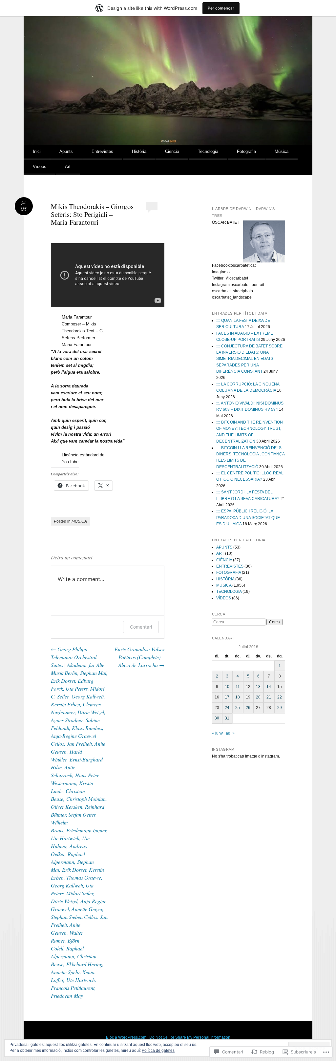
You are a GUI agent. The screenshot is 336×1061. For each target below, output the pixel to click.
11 (238, 686)
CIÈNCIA (224, 560)
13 (258, 686)
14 (268, 686)
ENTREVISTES (229, 566)
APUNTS (224, 547)
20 (258, 697)
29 (279, 707)
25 (237, 707)
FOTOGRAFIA (228, 572)
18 (237, 697)
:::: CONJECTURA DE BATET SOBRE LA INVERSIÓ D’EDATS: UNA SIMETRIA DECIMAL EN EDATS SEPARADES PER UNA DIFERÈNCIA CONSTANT (249, 359)
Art (68, 166)
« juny (217, 733)
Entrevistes (102, 151)
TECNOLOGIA (229, 591)
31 (227, 718)
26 (248, 707)
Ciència (172, 151)
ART (220, 553)
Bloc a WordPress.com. (126, 1037)
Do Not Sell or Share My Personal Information (189, 1037)
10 (227, 686)
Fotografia (246, 151)
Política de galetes (158, 1050)
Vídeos (39, 166)
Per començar (221, 8)
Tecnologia (208, 151)
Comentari (141, 627)
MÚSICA (79, 521)
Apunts (66, 151)
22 (279, 697)
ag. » (230, 733)
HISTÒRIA (225, 579)
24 (227, 707)
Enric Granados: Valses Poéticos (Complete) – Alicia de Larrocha (139, 657)
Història (139, 151)
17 (227, 697)
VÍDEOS (223, 598)
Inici (37, 151)
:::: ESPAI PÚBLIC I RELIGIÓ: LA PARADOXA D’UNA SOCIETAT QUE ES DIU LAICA (248, 517)
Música (281, 151)
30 (217, 718)
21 (268, 697)
